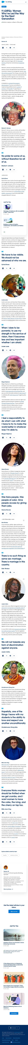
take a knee (22, 393)
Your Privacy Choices (16, 1042)
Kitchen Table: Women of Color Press (12, 318)
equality (16, 833)
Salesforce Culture (14, 855)
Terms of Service (8, 1038)
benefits (11, 89)
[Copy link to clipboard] (14, 47)
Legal (3, 1038)
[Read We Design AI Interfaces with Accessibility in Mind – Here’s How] (8, 206)
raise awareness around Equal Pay (14, 391)
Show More (14, 1013)
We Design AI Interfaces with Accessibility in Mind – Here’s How (14, 211)
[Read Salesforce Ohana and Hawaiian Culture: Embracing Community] (14, 935)
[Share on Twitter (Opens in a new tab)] (6, 47)
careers (13, 837)
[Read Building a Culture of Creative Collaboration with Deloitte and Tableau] (8, 220)
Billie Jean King (5, 764)
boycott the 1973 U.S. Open (8, 777)
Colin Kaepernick (14, 395)
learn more (15, 822)
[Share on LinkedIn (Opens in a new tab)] (3, 47)
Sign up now (14, 911)
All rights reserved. (17, 1032)
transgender (21, 63)
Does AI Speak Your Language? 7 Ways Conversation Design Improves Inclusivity (14, 986)
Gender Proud (14, 473)
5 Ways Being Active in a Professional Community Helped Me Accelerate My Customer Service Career (13, 965)
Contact (16, 1040)
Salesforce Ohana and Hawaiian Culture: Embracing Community (14, 943)
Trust (12, 1040)
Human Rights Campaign (14, 826)
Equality (4, 6)
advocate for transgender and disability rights (13, 608)
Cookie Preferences (5, 1042)
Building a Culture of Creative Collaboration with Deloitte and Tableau (13, 225)
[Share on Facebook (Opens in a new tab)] (10, 47)
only (11, 480)
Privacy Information (16, 1038)
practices (4, 89)
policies (19, 87)
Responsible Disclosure (6, 1040)
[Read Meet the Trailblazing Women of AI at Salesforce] (14, 999)
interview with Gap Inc (9, 478)
